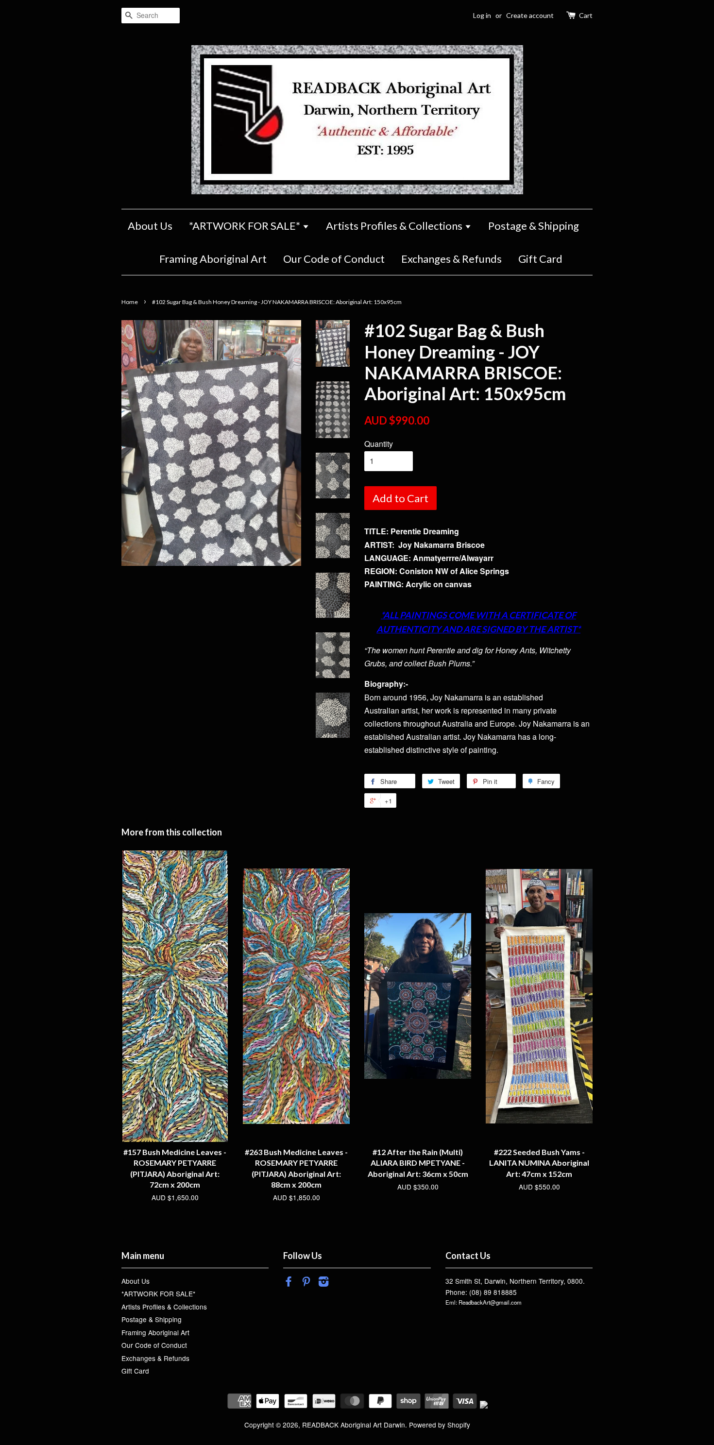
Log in (482, 15)
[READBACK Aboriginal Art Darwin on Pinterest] (306, 1283)
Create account (530, 15)
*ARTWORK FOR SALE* (245, 225)
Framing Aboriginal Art (213, 258)
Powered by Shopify (439, 1424)
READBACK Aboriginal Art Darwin (353, 1424)
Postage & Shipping (533, 225)
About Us (150, 225)
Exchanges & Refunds (451, 258)
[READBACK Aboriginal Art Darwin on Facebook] (288, 1283)
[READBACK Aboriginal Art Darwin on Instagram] (323, 1283)
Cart (586, 15)
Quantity (378, 443)
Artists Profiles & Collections (395, 225)
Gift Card (540, 258)
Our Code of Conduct (334, 258)
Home (129, 302)
